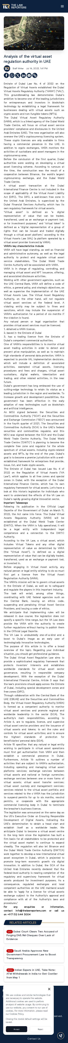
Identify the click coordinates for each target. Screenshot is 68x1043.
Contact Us (34, 1038)
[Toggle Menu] (62, 6)
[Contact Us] (60, 1035)
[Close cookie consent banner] (49, 989)
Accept (16, 1029)
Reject (40, 1029)
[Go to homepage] (14, 6)
